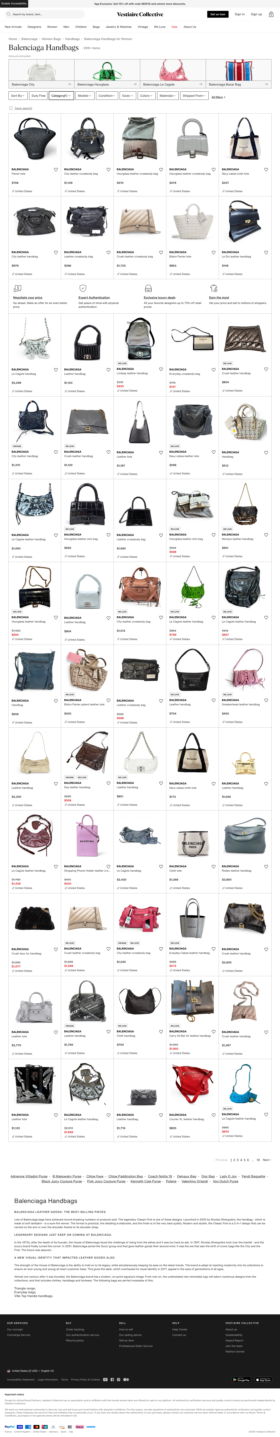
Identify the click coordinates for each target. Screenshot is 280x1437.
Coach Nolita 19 (160, 1176)
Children (81, 27)
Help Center (179, 1330)
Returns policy (75, 1341)
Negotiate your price (27, 297)
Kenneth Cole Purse (146, 1181)
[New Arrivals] (24, 26)
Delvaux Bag (186, 1176)
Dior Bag (208, 1176)
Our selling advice (130, 1335)
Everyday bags (24, 1292)
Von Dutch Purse (225, 1181)
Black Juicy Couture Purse (62, 1181)
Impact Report (234, 1341)
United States (39, 1431)
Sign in (240, 14)
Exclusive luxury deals (159, 297)
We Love (160, 27)
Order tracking (75, 1330)
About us (231, 1330)
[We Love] (168, 26)
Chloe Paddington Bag (125, 1176)
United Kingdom (22, 1431)
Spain (63, 1431)
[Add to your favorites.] (56, 169)
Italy (71, 1431)
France (8, 1431)
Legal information (48, 1379)
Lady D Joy (228, 1176)
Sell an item (217, 14)
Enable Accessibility (14, 4)
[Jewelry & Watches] (134, 26)
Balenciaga (29, 39)
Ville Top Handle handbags (33, 1296)
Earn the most (219, 297)
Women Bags (51, 39)
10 (258, 1160)
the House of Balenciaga (84, 1242)
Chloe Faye (94, 1176)
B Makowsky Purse (67, 1176)
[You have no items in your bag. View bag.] (271, 14)
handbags (68, 1281)
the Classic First (218, 1223)
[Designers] (44, 26)
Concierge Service (18, 1335)
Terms (64, 1379)
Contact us (179, 1335)
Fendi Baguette (253, 1176)
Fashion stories (235, 1352)
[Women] (60, 26)
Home (13, 39)
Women (52, 27)
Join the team (234, 1346)
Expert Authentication (94, 297)
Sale (175, 27)
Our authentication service (82, 1335)
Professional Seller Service (136, 1346)
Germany (53, 1431)
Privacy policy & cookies (85, 1379)
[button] (271, 14)
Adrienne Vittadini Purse (28, 1176)
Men (66, 27)
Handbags (72, 39)
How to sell (126, 1330)
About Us (190, 27)
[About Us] (199, 26)
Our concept (15, 1330)
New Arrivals (13, 27)
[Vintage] (151, 26)
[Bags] (102, 26)
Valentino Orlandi (195, 1181)
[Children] (89, 26)
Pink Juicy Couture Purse (106, 1181)
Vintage (143, 27)
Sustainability (234, 1335)
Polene (171, 1181)
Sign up (256, 14)
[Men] (72, 26)
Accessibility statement (20, 1379)
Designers (34, 27)
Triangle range (24, 1288)
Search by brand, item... (27, 14)
